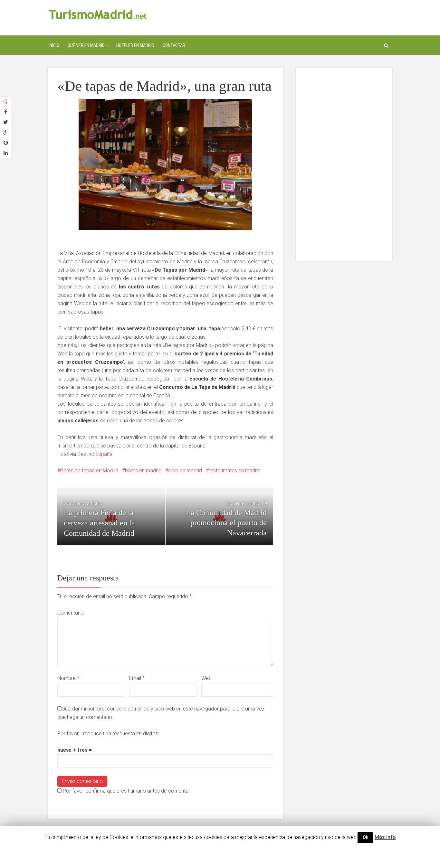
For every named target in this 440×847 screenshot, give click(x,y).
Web (206, 678)
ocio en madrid (185, 470)
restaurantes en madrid (235, 470)
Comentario (70, 613)
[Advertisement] (344, 164)
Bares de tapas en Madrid (89, 470)
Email (137, 678)
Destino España (94, 454)
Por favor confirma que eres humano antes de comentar (126, 791)
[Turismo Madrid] (98, 14)
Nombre (68, 678)
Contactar (174, 45)
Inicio (54, 45)
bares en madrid (143, 470)
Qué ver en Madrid (86, 45)
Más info (385, 837)
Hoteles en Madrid (135, 45)
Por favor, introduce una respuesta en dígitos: (108, 733)
